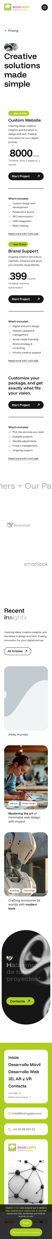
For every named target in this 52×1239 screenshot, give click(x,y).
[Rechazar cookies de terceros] (48, 1221)
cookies (16, 1208)
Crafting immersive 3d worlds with (24, 904)
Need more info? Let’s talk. (23, 233)
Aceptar (26, 1223)
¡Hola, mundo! (18, 734)
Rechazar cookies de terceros (26, 1232)
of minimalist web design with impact (24, 817)
